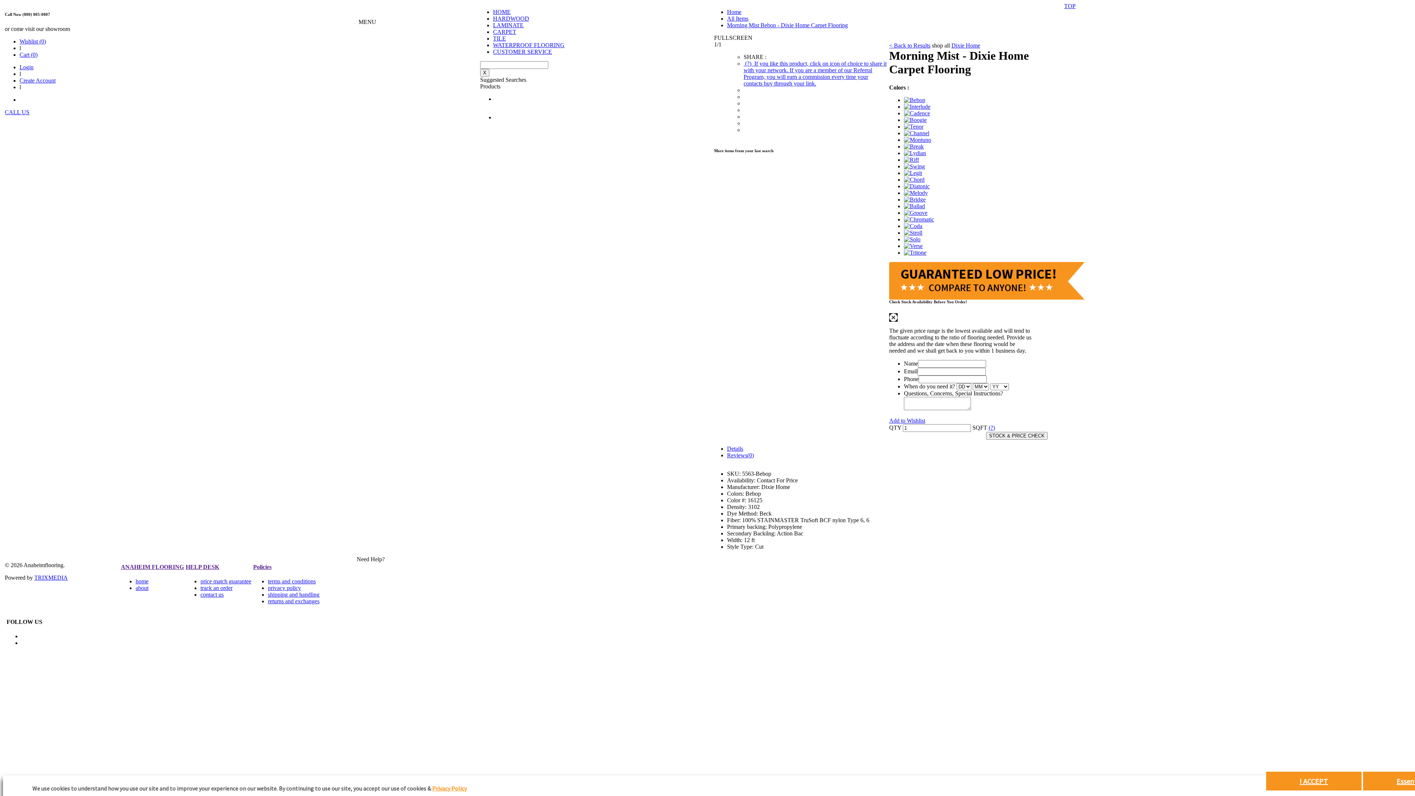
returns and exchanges (293, 601)
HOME (502, 12)
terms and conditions (292, 581)
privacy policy (284, 588)
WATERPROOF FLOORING (529, 45)
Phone (911, 379)
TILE (499, 38)
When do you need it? (929, 386)
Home (734, 12)
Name (911, 363)
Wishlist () (33, 41)
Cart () (29, 55)
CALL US (17, 112)
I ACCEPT (1314, 781)
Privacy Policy (449, 788)
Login (27, 67)
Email (911, 371)
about (142, 588)
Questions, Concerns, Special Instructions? (953, 393)
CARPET (504, 32)
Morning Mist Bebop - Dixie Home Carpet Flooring (787, 25)
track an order (216, 588)
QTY (895, 428)
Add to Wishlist (907, 421)
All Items (737, 18)
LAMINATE (508, 25)
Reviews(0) (740, 455)
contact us (212, 594)
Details (735, 449)
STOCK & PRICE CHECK (1017, 436)
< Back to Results (909, 45)
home (142, 581)
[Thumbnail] (914, 100)
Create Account (38, 80)
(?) (815, 73)
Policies (262, 567)
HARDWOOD (511, 18)
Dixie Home (965, 45)
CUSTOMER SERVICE (522, 52)
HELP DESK (202, 567)
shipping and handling (293, 594)
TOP (1070, 6)
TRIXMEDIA (51, 578)
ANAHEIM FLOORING (152, 567)
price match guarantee (225, 581)
